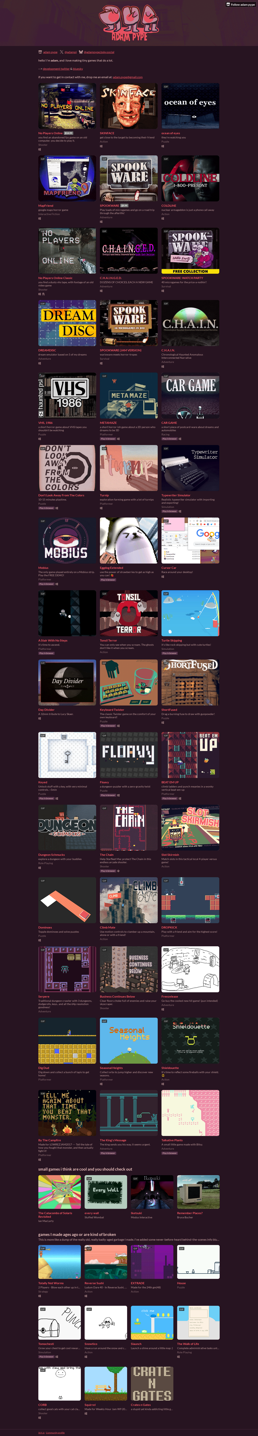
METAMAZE (108, 422)
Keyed (42, 782)
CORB (42, 1404)
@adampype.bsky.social (99, 52)
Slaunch (136, 1344)
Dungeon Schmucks (51, 854)
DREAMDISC (47, 350)
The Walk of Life (188, 1344)
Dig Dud (43, 1068)
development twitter (56, 68)
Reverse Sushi (94, 1283)
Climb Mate (107, 927)
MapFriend (45, 205)
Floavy (104, 782)
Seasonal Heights (111, 1068)
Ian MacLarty (46, 1220)
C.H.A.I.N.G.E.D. (111, 278)
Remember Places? (190, 1213)
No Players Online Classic (55, 278)
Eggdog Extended (111, 567)
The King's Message (113, 1140)
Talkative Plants (172, 1140)
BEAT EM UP (170, 782)
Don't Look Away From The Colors (61, 495)
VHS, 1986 (45, 422)
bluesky (78, 68)
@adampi (71, 52)
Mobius (43, 567)
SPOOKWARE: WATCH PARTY (182, 278)
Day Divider (46, 709)
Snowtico (91, 1344)
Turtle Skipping (171, 640)
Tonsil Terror (108, 640)
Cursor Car (168, 567)
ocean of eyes (170, 133)
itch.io (41, 1432)
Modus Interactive (141, 1217)
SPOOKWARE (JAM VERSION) (120, 350)
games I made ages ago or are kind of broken (77, 1234)
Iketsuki (136, 1213)
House (181, 1283)
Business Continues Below (117, 996)
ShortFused (169, 709)
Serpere (43, 996)
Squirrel (90, 1404)
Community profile (55, 1432)
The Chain (107, 854)
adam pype (50, 52)
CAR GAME (169, 422)
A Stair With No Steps (52, 640)
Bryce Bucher (185, 1217)
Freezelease (169, 996)
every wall (92, 1213)
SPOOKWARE (109, 205)
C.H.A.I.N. (168, 350)
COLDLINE (168, 205)
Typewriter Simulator (176, 495)
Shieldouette (170, 1068)
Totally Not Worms (51, 1283)
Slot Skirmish (170, 854)
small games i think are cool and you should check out (85, 1169)
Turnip (104, 495)
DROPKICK (169, 927)
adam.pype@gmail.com (128, 77)
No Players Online (50, 133)
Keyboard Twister (112, 709)
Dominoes (45, 927)
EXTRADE (137, 1283)
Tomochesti (46, 1344)
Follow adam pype (243, 4)
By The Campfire (49, 1140)
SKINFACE (107, 133)
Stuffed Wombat (94, 1217)
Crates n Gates (141, 1404)
